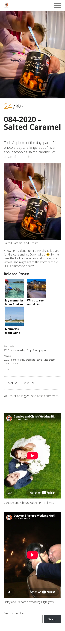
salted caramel (11, 363)
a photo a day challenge (23, 359)
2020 (6, 350)
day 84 (40, 359)
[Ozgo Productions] (7, 6)
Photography (39, 350)
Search (52, 619)
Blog (29, 350)
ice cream (50, 359)
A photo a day (18, 350)
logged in (27, 396)
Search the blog (14, 613)
